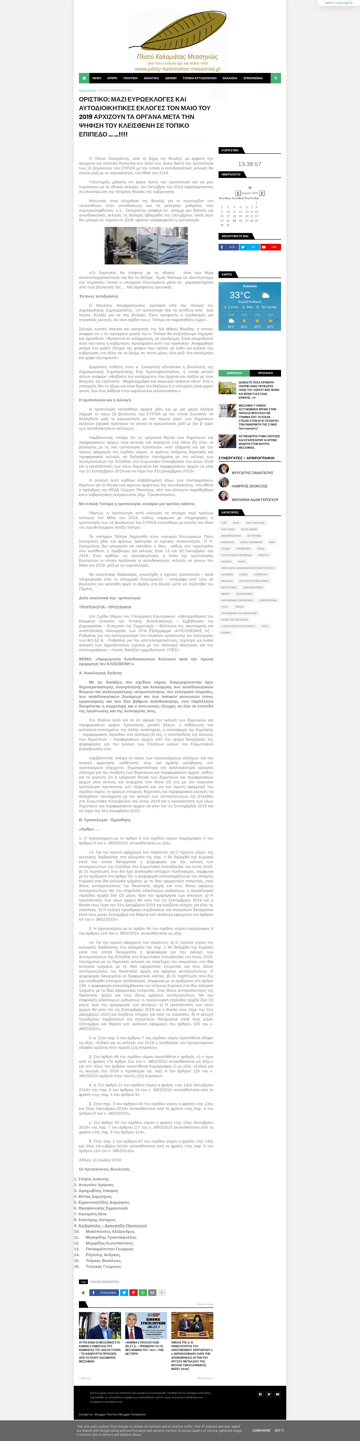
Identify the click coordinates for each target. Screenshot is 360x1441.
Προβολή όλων (204, 1304)
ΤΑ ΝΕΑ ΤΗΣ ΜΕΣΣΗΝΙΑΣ (234, 619)
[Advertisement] (250, 115)
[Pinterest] (133, 1292)
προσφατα (265, 373)
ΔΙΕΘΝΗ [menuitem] (170, 78)
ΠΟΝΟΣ (239, 606)
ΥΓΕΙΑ (265, 626)
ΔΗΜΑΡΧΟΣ (227, 542)
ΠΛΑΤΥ (225, 606)
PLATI (224, 523)
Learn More (261, 1430)
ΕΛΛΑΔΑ (225, 548)
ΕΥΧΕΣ (261, 548)
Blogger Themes (106, 1414)
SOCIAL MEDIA (249, 529)
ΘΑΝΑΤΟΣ (263, 555)
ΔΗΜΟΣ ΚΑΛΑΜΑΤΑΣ (251, 542)
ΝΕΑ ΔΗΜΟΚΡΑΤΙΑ (253, 587)
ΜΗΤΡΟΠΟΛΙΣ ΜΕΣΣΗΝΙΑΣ (254, 581)
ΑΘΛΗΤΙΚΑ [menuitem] (151, 78)
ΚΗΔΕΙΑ (243, 574)
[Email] (152, 1292)
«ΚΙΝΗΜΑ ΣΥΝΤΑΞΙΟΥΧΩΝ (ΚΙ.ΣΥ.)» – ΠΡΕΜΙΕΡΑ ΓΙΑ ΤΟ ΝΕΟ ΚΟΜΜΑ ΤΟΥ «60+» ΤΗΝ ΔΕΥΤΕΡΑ (144, 1348)
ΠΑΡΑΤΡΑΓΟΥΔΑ (267, 600)
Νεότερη (86, 1378)
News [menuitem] (96, 78)
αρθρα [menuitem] (112, 78)
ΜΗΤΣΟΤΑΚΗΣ (229, 587)
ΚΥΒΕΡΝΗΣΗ (261, 574)
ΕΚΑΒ (272, 542)
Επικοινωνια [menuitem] (253, 78)
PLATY (236, 523)
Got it (279, 1430)
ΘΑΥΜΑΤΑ (226, 561)
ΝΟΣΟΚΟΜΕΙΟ (244, 594)
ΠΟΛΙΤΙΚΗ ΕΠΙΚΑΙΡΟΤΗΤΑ (115, 91)
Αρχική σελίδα (87, 91)
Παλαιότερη (204, 1378)
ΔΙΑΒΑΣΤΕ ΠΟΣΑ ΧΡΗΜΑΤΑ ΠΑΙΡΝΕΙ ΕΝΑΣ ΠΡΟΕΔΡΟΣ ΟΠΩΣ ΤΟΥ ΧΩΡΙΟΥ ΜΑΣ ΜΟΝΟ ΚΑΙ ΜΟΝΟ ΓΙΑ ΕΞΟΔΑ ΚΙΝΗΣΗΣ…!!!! (259, 390)
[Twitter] (124, 1292)
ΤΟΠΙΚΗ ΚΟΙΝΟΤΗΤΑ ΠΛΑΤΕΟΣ (238, 626)
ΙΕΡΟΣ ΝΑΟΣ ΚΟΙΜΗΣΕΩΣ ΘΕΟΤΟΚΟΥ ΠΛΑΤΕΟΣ (248, 568)
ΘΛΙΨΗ (242, 561)
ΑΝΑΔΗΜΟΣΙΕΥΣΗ (231, 535)
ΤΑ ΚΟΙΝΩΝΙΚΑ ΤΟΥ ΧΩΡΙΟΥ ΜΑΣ (239, 613)
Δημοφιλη (234, 373)
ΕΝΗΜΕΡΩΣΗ (243, 548)
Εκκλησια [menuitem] (230, 78)
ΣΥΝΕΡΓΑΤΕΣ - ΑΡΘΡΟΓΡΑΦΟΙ (246, 458)
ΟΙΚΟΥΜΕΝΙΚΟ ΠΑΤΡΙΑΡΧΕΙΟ (237, 600)
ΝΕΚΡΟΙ (225, 594)
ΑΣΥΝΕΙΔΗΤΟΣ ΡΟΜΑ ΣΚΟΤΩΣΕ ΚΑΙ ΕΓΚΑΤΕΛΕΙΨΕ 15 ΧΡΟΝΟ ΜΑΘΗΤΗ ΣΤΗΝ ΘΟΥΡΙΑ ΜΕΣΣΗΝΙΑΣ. (259, 442)
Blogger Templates (132, 1414)
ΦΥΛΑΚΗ (225, 632)
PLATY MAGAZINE (255, 523)
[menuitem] (84, 78)
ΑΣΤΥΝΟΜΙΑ (254, 535)
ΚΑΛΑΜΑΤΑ (227, 574)
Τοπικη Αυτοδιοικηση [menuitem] (199, 78)
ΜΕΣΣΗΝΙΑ (227, 581)
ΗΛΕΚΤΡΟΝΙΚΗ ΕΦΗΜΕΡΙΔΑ (236, 555)
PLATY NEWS (228, 529)
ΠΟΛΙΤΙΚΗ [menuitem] (131, 78)
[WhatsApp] (143, 1292)
